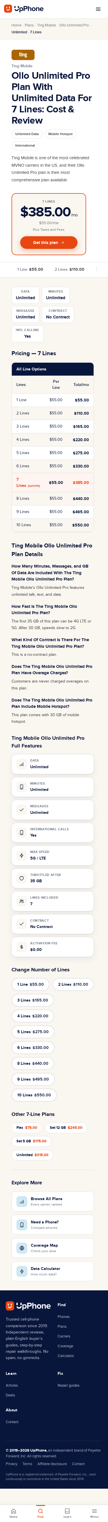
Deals (10, 1395)
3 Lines (32, 1000)
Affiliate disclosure (52, 1464)
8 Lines (32, 1063)
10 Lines (34, 1095)
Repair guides (68, 1385)
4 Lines (32, 1016)
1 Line (30, 269)
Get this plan (45, 242)
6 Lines (33, 1047)
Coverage (65, 1346)
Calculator (66, 1356)
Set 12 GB (66, 1127)
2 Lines (69, 269)
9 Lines (33, 1079)
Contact (12, 1422)
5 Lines (33, 1031)
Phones (64, 1317)
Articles (12, 1385)
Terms (27, 1464)
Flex (26, 1127)
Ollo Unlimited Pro (74, 25)
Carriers (64, 1336)
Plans (29, 25)
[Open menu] (98, 9)
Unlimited (32, 1155)
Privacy (11, 1464)
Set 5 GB (31, 1141)
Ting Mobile (46, 25)
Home (16, 25)
